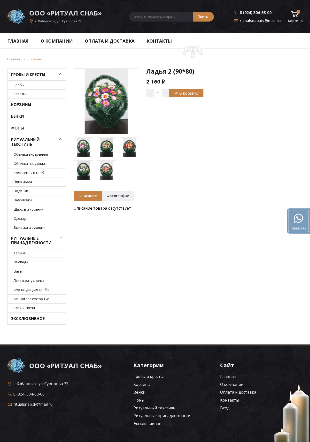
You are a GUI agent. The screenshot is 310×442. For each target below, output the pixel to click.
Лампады (21, 262)
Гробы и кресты (28, 74)
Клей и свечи (24, 307)
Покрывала (23, 181)
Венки (17, 116)
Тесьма (20, 253)
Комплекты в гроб (29, 172)
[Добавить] (165, 93)
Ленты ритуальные (29, 280)
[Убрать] (150, 93)
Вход (225, 408)
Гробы (19, 85)
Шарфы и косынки (28, 209)
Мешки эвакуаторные (31, 299)
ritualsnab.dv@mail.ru (260, 20)
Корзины (21, 104)
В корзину (189, 93)
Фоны (17, 128)
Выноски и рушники (30, 227)
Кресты (20, 93)
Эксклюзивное (28, 318)
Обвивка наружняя (29, 163)
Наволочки (23, 200)
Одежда (20, 218)
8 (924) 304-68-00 (255, 12)
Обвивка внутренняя (31, 154)
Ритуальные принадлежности (31, 240)
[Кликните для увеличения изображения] (106, 101)
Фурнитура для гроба (31, 289)
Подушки (21, 191)
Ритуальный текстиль (25, 142)
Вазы (18, 271)
